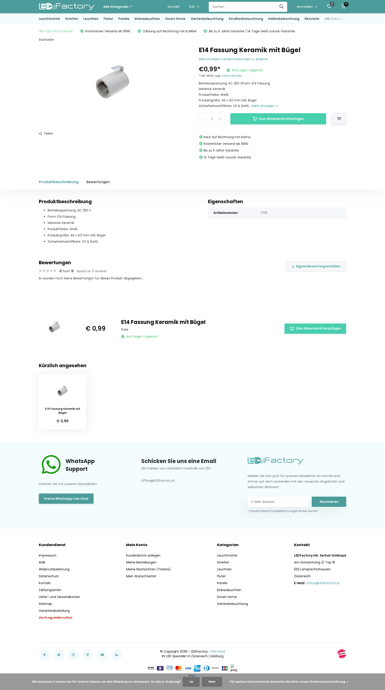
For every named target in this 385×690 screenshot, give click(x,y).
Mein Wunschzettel (141, 576)
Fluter (108, 18)
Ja (191, 682)
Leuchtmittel (49, 18)
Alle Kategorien (116, 6)
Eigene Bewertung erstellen (318, 266)
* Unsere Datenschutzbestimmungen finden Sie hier (282, 511)
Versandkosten (232, 76)
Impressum (47, 555)
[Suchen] (281, 7)
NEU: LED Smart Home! (56, 31)
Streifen (71, 18)
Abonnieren (328, 502)
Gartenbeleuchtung (207, 18)
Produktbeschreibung (58, 181)
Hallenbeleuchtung (283, 18)
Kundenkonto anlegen (143, 555)
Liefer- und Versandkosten (59, 597)
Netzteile (312, 18)
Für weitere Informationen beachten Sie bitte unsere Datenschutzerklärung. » (289, 682)
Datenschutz (49, 576)
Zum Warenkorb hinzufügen (281, 119)
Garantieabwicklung (54, 610)
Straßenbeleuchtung (246, 18)
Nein (212, 682)
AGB (42, 562)
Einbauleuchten (147, 18)
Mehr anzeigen (264, 106)
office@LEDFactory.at (323, 583)
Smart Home (175, 18)
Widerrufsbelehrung (54, 569)
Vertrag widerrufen (55, 617)
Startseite (46, 39)
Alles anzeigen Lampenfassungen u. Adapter (233, 59)
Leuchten (90, 18)
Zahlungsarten (50, 590)
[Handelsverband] (341, 653)
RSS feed (218, 651)
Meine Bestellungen (141, 562)
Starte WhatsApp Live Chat (66, 498)
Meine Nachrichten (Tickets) (148, 569)
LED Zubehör (335, 18)
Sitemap (45, 604)
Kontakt (174, 6)
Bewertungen (98, 181)
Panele (123, 18)
